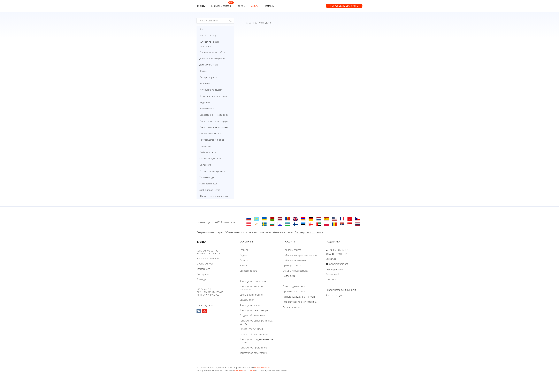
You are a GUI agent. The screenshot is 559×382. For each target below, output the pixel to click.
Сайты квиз (205, 164)
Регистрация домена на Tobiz (299, 296)
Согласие (251, 370)
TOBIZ (201, 6)
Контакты (331, 279)
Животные (204, 83)
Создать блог (247, 299)
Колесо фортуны (335, 295)
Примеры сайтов (292, 265)
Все (201, 29)
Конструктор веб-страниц (254, 352)
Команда (201, 279)
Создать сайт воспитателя (254, 334)
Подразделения (334, 269)
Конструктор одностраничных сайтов (256, 322)
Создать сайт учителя (251, 329)
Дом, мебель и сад (208, 64)
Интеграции (203, 274)
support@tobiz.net (338, 264)
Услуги (254, 5)
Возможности (204, 268)
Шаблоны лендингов (294, 260)
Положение (239, 370)
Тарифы (240, 5)
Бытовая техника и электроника (209, 43)
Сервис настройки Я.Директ (341, 289)
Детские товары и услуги (212, 58)
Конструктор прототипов (253, 347)
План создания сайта (294, 286)
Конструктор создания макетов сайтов (256, 341)
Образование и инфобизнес (213, 114)
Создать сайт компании (252, 315)
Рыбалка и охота (207, 152)
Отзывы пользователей (295, 270)
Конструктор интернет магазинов (252, 288)
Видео (243, 255)
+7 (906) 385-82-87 (338, 250)
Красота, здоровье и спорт (213, 95)
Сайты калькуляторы (210, 158)
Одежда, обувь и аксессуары (213, 121)
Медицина (204, 102)
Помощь (269, 5)
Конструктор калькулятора (254, 310)
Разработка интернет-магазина (299, 301)
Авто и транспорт (208, 35)
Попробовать (344, 5)
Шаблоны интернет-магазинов (300, 255)
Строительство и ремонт (212, 171)
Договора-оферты (262, 367)
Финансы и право (208, 183)
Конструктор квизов (250, 305)
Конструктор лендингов (253, 281)
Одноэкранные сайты (210, 133)
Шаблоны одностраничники (214, 195)
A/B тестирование (292, 307)
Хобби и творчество (209, 189)
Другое (203, 70)
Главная (244, 250)
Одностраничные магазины (213, 127)
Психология (205, 145)
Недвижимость (207, 108)
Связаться (331, 258)
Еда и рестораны (208, 77)
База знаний (332, 274)
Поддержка (289, 275)
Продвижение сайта (294, 291)
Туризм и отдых (207, 177)
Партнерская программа (309, 232)
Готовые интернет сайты (212, 52)
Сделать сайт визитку (251, 294)
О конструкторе (205, 263)
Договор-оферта (248, 270)
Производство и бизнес (211, 139)
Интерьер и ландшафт (210, 89)
